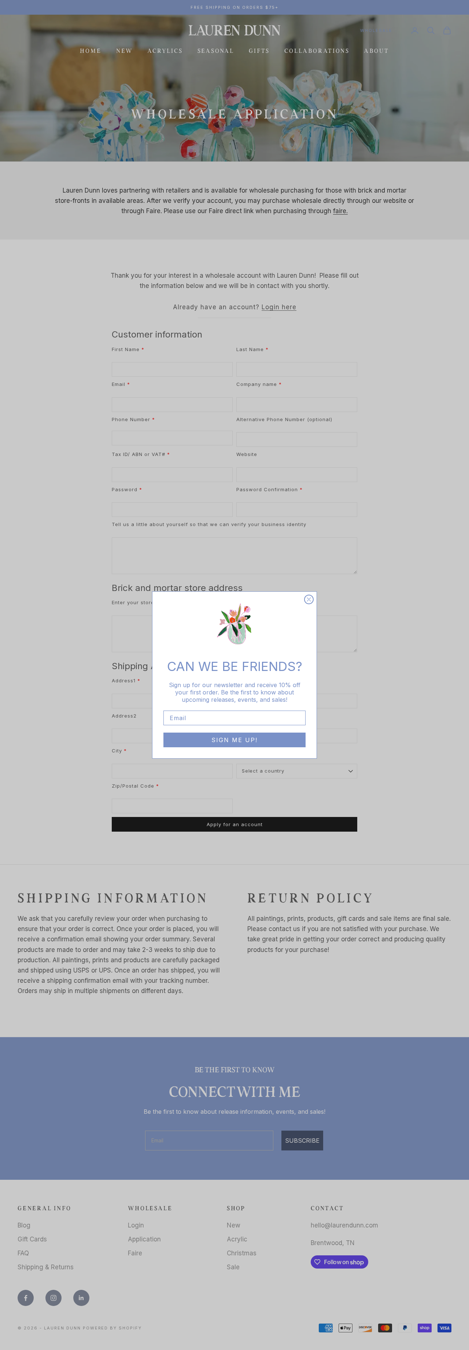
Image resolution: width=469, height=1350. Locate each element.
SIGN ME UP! (234, 740)
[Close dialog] (308, 599)
